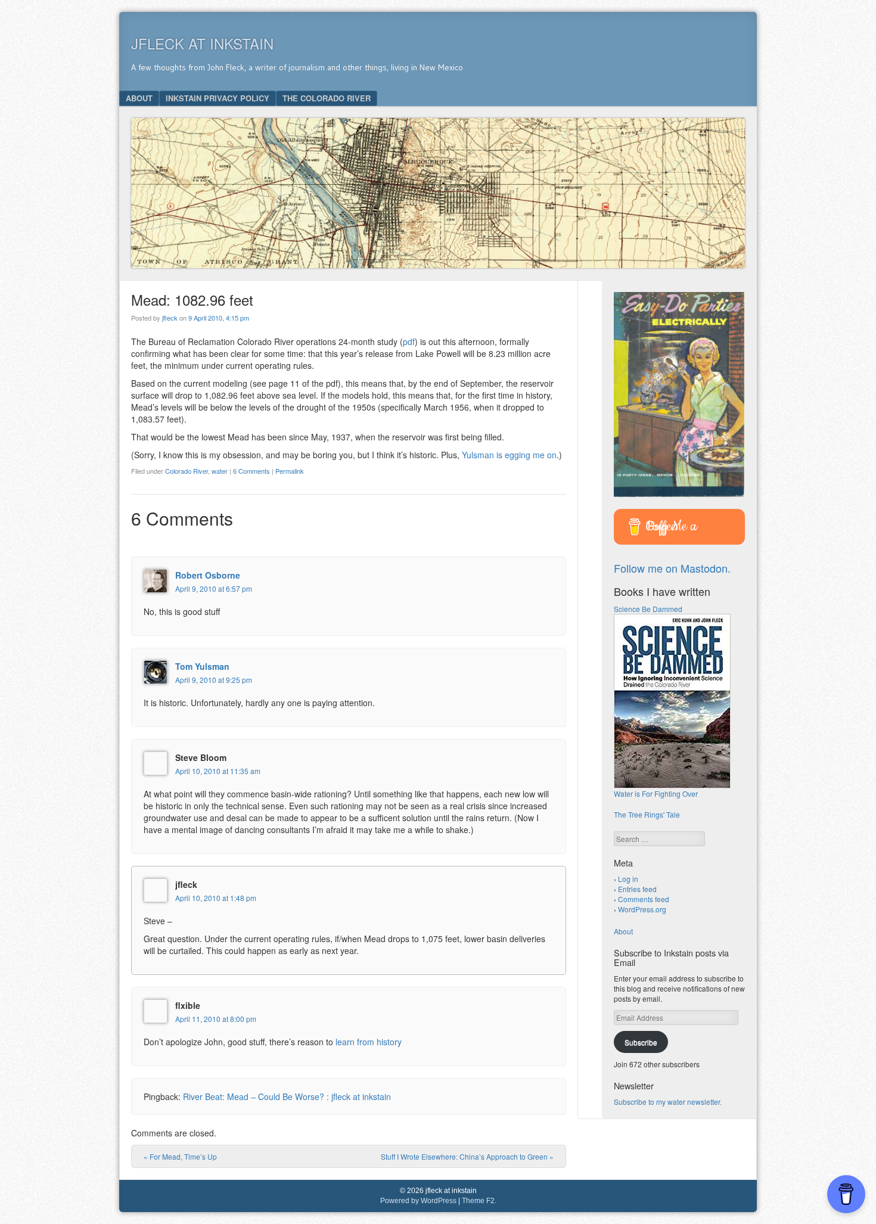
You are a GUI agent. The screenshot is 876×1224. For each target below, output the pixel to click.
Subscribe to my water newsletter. (668, 1101)
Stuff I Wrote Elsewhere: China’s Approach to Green (467, 1156)
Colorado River (186, 471)
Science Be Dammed (648, 609)
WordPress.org (642, 909)
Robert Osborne (207, 575)
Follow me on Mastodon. (672, 568)
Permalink (289, 471)
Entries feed (637, 889)
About (139, 98)
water (220, 471)
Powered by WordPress (418, 1201)
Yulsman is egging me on (509, 455)
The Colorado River (326, 98)
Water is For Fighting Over (656, 793)
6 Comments (251, 471)
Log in (628, 879)
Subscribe (641, 1042)
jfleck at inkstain (202, 43)
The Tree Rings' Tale (647, 814)
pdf (409, 341)
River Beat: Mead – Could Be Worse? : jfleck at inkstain (287, 1096)
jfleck (170, 317)
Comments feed (643, 899)
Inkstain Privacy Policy (217, 98)
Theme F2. (479, 1201)
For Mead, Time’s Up (180, 1156)
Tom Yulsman (202, 666)
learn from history (369, 1042)
